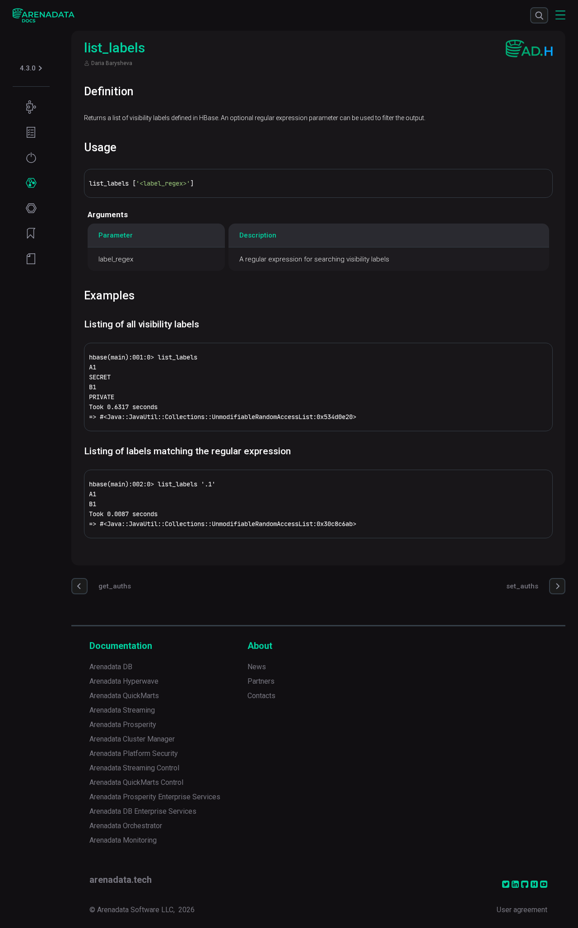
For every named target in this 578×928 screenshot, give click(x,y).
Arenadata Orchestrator (125, 825)
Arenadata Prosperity (122, 724)
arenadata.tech (120, 879)
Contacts (261, 695)
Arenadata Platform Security (133, 753)
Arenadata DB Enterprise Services (142, 811)
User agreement (522, 909)
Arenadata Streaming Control (134, 768)
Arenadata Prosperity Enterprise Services (154, 797)
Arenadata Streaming (122, 710)
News (256, 666)
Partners (261, 681)
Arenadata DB (110, 666)
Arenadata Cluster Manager (132, 739)
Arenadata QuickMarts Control (136, 782)
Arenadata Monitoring (123, 840)
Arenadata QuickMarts (124, 695)
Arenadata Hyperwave (123, 681)
